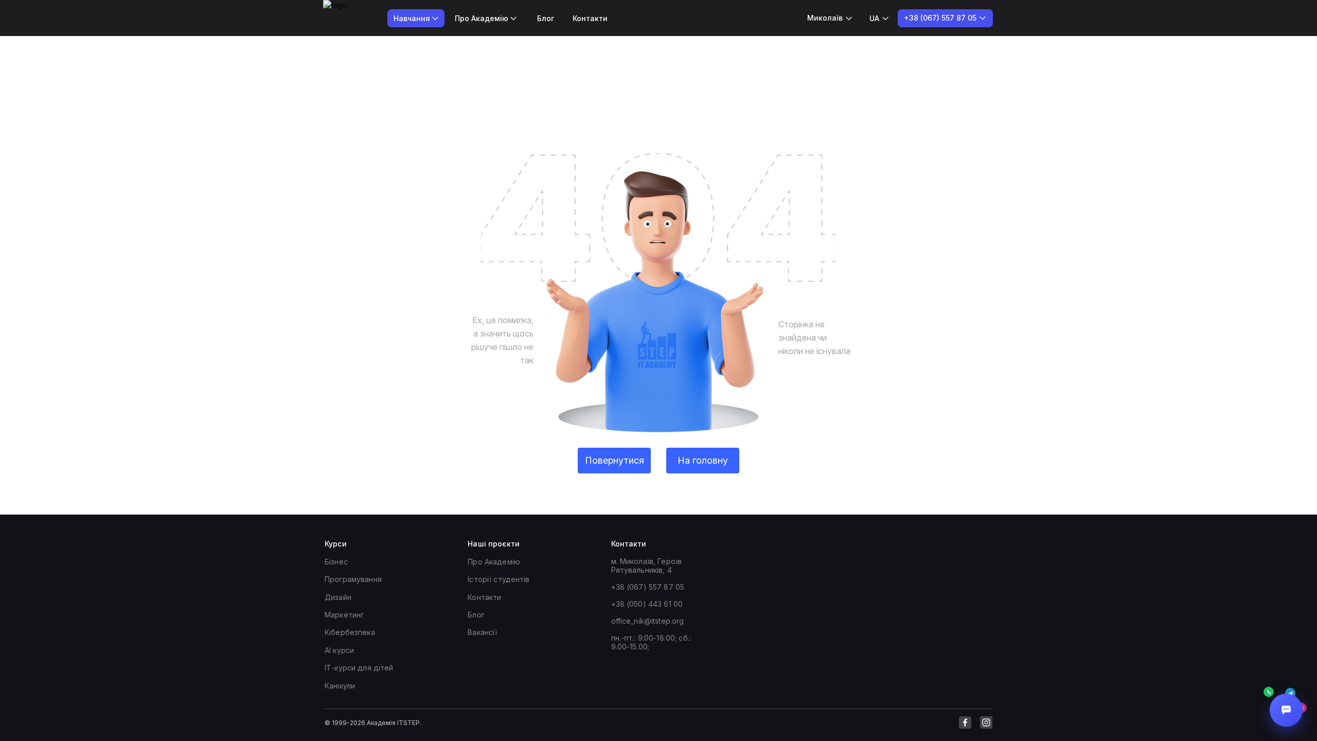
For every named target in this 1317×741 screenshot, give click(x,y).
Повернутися (614, 460)
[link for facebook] (965, 722)
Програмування (353, 579)
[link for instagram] (986, 722)
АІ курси (339, 650)
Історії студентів (498, 579)
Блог (545, 18)
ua (874, 18)
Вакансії (482, 632)
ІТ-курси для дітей (359, 667)
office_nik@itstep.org (647, 620)
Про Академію (494, 561)
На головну (703, 460)
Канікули (340, 685)
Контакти (590, 18)
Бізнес (336, 561)
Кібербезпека (350, 632)
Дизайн (338, 597)
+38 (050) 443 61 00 (647, 603)
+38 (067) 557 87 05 (648, 587)
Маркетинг (344, 614)
